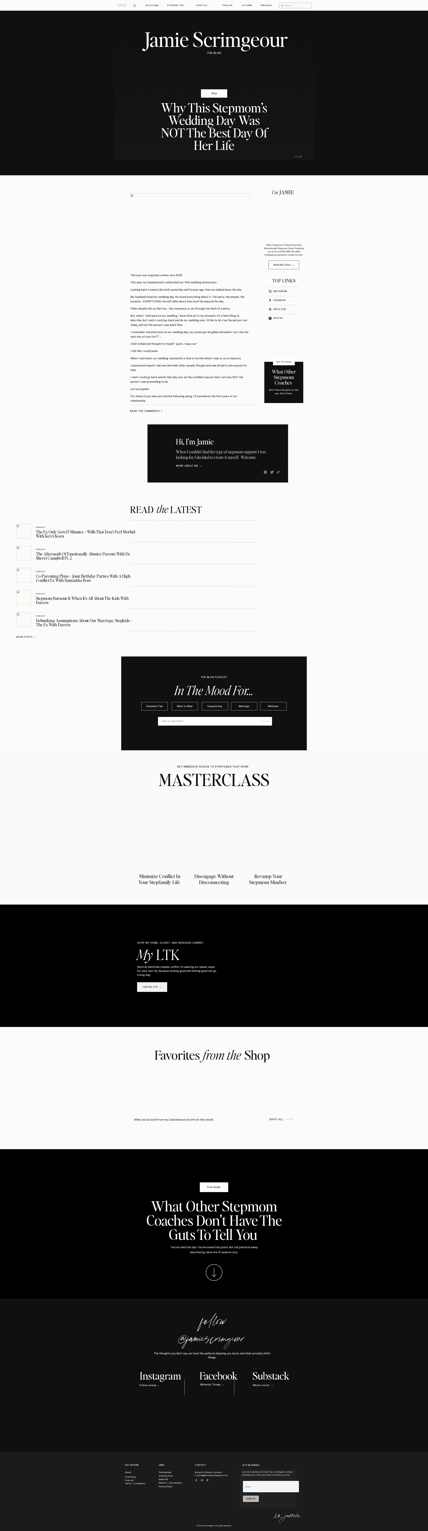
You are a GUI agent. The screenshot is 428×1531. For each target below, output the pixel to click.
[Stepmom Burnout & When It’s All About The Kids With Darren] (24, 597)
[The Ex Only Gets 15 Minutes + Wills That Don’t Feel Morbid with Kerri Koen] (23, 531)
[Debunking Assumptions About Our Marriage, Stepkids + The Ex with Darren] (24, 619)
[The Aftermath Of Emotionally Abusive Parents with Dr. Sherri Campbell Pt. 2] (24, 553)
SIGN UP (250, 1498)
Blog (214, 93)
